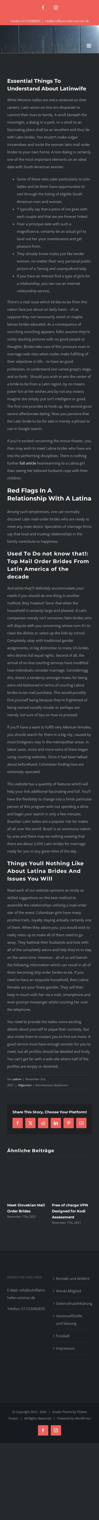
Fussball (62, 1335)
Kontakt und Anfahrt (72, 1278)
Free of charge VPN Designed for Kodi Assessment (70, 1211)
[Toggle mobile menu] (89, 45)
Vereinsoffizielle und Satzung (69, 1319)
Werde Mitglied (68, 1290)
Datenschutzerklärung (72, 1303)
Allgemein (24, 1085)
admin (17, 1079)
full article (28, 463)
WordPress (83, 1418)
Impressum (65, 1348)
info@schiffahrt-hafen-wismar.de (67, 21)
